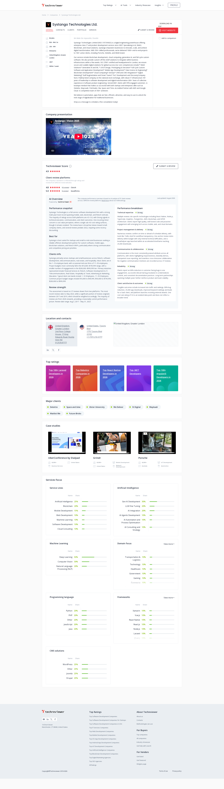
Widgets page (141, 764)
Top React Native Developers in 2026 (112, 374)
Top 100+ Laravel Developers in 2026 (57, 374)
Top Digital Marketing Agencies (100, 758)
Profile (174, 5)
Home (44, 15)
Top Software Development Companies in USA (105, 724)
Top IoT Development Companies (101, 746)
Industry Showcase (142, 5)
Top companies (142, 735)
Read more (105, 201)
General (49, 30)
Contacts (60, 30)
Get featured (141, 760)
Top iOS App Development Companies (102, 739)
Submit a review (166, 166)
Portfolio (81, 30)
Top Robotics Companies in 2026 (83, 374)
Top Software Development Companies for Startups (107, 720)
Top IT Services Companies (98, 728)
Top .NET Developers (135, 372)
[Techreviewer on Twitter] (51, 719)
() (65, 187)
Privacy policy (176, 771)
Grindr (97, 457)
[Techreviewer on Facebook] (55, 719)
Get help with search (144, 746)
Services (92, 30)
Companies (54, 15)
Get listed (140, 756)
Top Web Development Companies (101, 731)
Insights (158, 5)
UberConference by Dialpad (64, 457)
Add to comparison (169, 38)
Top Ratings (108, 5)
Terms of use (163, 771)
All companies (141, 738)
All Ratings (92, 765)
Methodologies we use (145, 724)
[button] (146, 334)
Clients (71, 30)
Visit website (168, 30)
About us (140, 716)
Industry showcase (143, 742)
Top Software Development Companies (103, 716)
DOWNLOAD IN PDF (165, 24)
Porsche (142, 457)
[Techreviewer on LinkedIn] (47, 719)
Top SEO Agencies (95, 761)
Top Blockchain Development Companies (103, 754)
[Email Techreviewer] (44, 719)
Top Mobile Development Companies (102, 735)
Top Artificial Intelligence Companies (102, 750)
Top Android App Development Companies (104, 743)
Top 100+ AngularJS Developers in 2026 (163, 375)
